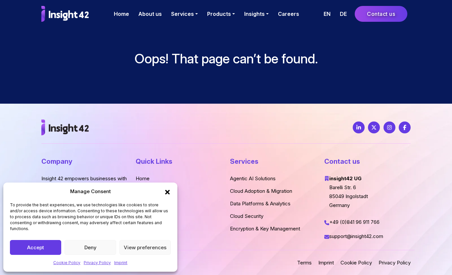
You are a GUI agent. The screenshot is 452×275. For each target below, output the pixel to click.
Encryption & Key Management (265, 228)
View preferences (145, 247)
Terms (304, 262)
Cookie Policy (66, 262)
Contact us (381, 14)
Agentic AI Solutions (253, 178)
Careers (288, 14)
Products (219, 14)
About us (150, 14)
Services (182, 14)
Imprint (120, 262)
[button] (167, 191)
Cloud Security (246, 216)
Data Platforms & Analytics (260, 203)
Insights (254, 14)
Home (121, 14)
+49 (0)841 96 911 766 (354, 222)
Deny (90, 247)
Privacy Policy (97, 262)
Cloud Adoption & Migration (261, 191)
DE (343, 14)
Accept (35, 247)
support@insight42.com (356, 236)
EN (327, 14)
